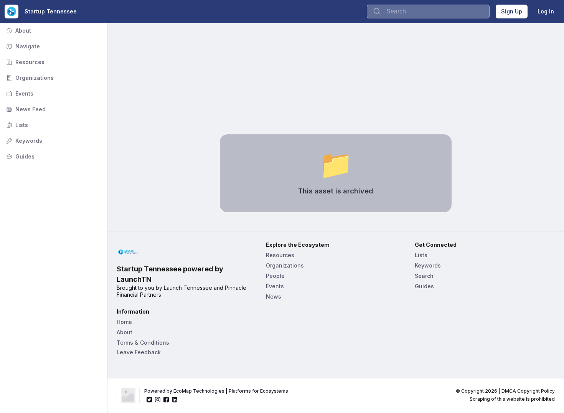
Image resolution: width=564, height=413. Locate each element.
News (273, 296)
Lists (16, 125)
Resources (25, 62)
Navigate (22, 46)
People (275, 276)
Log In (546, 11)
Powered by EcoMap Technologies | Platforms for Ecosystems (216, 391)
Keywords (23, 140)
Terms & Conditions (143, 342)
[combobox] (428, 11)
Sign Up (511, 11)
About (18, 30)
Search (424, 276)
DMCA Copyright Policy (528, 391)
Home (124, 322)
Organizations (29, 77)
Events (19, 93)
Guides (20, 156)
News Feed (25, 109)
